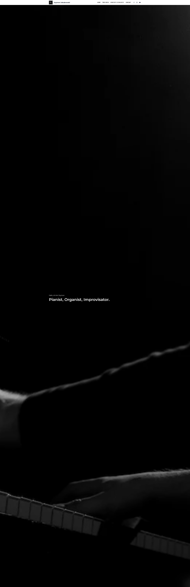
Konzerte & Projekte (117, 2)
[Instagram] (137, 2)
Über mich (106, 2)
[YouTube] (140, 2)
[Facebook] (134, 2)
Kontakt (128, 2)
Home (99, 2)
